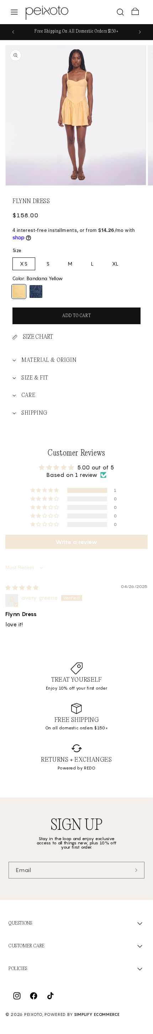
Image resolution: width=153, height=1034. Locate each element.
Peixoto (33, 1014)
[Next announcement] (140, 32)
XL (115, 264)
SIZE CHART (38, 337)
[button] (14, 12)
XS (24, 264)
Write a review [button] (76, 541)
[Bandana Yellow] (18, 291)
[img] (22, 587)
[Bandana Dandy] (36, 291)
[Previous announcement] (13, 32)
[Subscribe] (136, 870)
